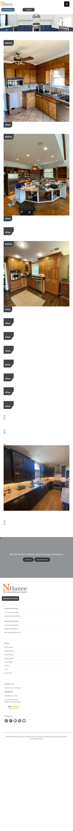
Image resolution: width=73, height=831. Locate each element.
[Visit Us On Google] (10, 721)
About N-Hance (8, 647)
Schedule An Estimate (10, 598)
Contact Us (28, 560)
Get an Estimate (9, 654)
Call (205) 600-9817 (42, 560)
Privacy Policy (8, 673)
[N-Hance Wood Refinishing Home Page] (6, 6)
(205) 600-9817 (8, 692)
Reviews (6, 666)
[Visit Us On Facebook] (6, 721)
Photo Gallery (8, 662)
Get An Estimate (8, 10)
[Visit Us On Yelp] (19, 721)
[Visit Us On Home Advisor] (24, 721)
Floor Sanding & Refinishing (12, 632)
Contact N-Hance (9, 651)
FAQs (5, 669)
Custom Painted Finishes (11, 612)
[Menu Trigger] (66, 4)
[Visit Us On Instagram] (15, 721)
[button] (14, 708)
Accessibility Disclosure (36, 739)
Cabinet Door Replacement (12, 616)
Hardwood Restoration (11, 629)
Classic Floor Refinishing (11, 625)
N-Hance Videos (9, 658)
